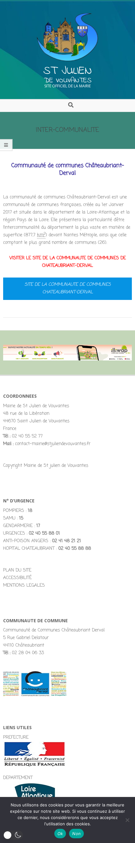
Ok (60, 833)
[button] (13, 835)
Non (76, 833)
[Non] (127, 820)
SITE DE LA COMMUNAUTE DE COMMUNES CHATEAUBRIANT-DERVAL (67, 288)
